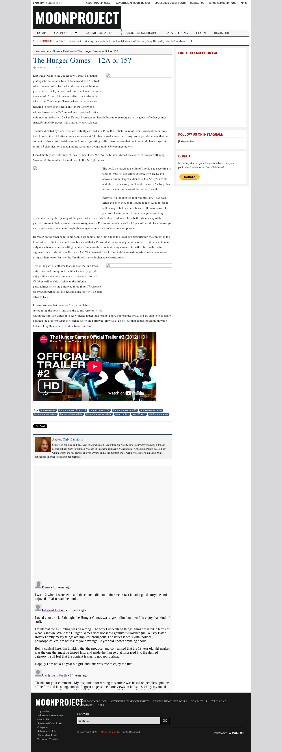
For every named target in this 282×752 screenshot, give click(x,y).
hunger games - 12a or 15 (72, 410)
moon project (122, 414)
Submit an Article (101, 33)
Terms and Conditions (222, 2)
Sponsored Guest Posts (170, 2)
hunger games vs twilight (98, 414)
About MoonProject (99, 2)
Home (41, 33)
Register (221, 33)
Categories (63, 33)
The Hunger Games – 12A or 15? (82, 60)
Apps (244, 2)
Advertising (177, 33)
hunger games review (45, 414)
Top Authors (44, 711)
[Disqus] (102, 521)
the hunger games (158, 414)
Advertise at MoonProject (133, 2)
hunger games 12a (99, 410)
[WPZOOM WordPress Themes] (236, 732)
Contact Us (197, 2)
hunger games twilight (71, 414)
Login (201, 33)
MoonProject (77, 17)
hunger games (48, 410)
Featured (68, 51)
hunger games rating (151, 410)
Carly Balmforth (73, 439)
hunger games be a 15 (125, 410)
